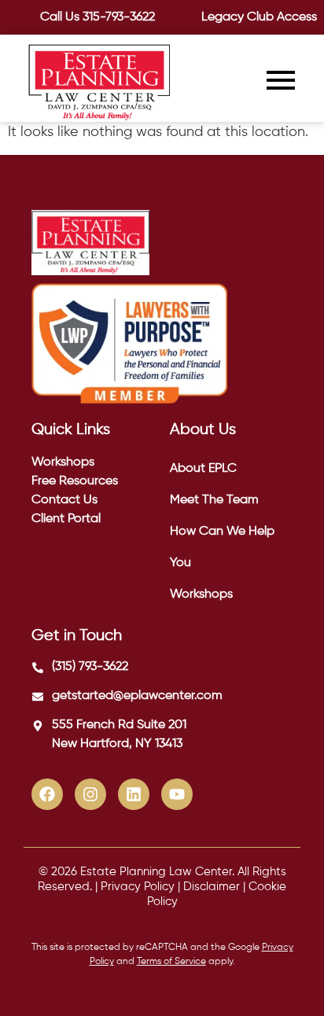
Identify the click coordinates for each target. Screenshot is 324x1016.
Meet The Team (214, 500)
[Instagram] (90, 794)
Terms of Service (171, 961)
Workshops (62, 462)
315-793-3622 (119, 17)
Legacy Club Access (259, 17)
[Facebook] (47, 794)
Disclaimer (211, 887)
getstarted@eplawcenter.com (137, 696)
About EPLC (203, 468)
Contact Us (64, 500)
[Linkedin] (133, 794)
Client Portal (66, 519)
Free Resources (74, 481)
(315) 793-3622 (90, 667)
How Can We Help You (222, 547)
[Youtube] (177, 794)
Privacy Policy (138, 887)
